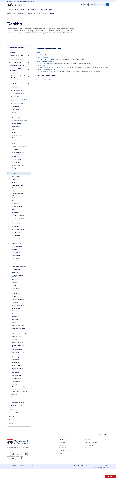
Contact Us (14, 400)
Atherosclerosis (16, 241)
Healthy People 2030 (17, 90)
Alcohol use (15, 296)
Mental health (16, 288)
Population (15, 319)
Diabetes (14, 179)
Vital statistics (16, 381)
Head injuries (15, 203)
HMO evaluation (16, 243)
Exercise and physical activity (18, 194)
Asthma (14, 209)
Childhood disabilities (18, 152)
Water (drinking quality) (18, 387)
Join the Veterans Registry (66, 450)
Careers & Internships (91, 442)
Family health (15, 198)
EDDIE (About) (14, 83)
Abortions (14, 112)
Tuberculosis (15, 372)
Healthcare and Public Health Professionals (17, 69)
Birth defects (15, 362)
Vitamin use (15, 384)
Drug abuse (15, 182)
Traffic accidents (16, 365)
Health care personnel (18, 218)
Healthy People (42, 65)
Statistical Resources (16, 87)
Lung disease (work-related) (17, 275)
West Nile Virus (16, 106)
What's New (14, 394)
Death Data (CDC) (43, 80)
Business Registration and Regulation (16, 66)
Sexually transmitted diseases (18, 345)
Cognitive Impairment (18, 165)
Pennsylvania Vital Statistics (46, 61)
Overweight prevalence (18, 311)
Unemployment (16, 375)
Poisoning (14, 316)
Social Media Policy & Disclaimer (101, 467)
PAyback (61, 453)
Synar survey (15, 357)
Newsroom (12, 52)
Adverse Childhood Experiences (17, 155)
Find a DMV (62, 445)
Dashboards (12, 423)
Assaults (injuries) (16, 176)
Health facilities (16, 223)
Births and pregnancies (18, 115)
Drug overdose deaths (18, 185)
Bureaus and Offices (15, 413)
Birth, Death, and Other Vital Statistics (18, 76)
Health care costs (17, 206)
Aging (13, 191)
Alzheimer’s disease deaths (19, 334)
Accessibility (77, 465)
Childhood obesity (17, 159)
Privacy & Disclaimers (86, 465)
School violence (16, 336)
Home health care (17, 246)
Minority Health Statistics (18, 93)
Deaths (14, 173)
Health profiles (16, 226)
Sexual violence (16, 212)
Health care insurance (18, 215)
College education (17, 168)
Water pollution (16, 109)
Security (106, 465)
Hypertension (16, 255)
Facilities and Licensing (15, 62)
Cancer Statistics (15, 80)
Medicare (14, 285)
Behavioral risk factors (18, 305)
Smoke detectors (17, 349)
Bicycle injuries (16, 331)
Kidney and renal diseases (19, 266)
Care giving (15, 140)
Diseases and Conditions (16, 55)
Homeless (15, 249)
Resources (12, 409)
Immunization (15, 258)
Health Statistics (13, 73)
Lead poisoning (16, 269)
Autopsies (15, 272)
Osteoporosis (16, 308)
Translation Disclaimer (97, 465)
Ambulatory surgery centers (17, 369)
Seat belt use (15, 339)
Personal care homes (18, 314)
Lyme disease (16, 279)
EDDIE (39, 53)
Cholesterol (15, 162)
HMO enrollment (16, 238)
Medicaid (14, 282)
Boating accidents (17, 123)
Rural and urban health (18, 325)
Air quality (14, 261)
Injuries (14, 263)
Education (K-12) (16, 188)
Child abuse (15, 149)
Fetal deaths (15, 201)
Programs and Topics (15, 59)
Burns (13, 129)
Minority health (16, 291)
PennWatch (88, 445)
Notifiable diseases (17, 293)
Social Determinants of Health (18, 353)
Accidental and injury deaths (20, 120)
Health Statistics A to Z (17, 103)
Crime (13, 170)
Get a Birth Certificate (65, 448)
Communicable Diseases (17, 402)
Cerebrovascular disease (19, 146)
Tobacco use (15, 359)
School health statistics (18, 328)
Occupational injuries (18, 299)
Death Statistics (42, 57)
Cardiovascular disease (18, 138)
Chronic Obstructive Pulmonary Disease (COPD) (19, 390)
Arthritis (14, 143)
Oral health (15, 302)
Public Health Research (15, 406)
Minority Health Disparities (45, 69)
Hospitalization (16, 252)
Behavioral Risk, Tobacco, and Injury (19, 99)
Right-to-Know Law (90, 448)
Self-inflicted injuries (18, 342)
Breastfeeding (16, 126)
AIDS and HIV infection (18, 229)
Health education (17, 221)
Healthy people (16, 232)
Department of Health (16, 47)
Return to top (103, 434)
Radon (14, 322)
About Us (13, 397)
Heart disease (16, 235)
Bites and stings (16, 118)
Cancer (14, 132)
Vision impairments (17, 378)
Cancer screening (17, 135)
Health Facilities (15, 96)
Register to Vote (63, 442)
